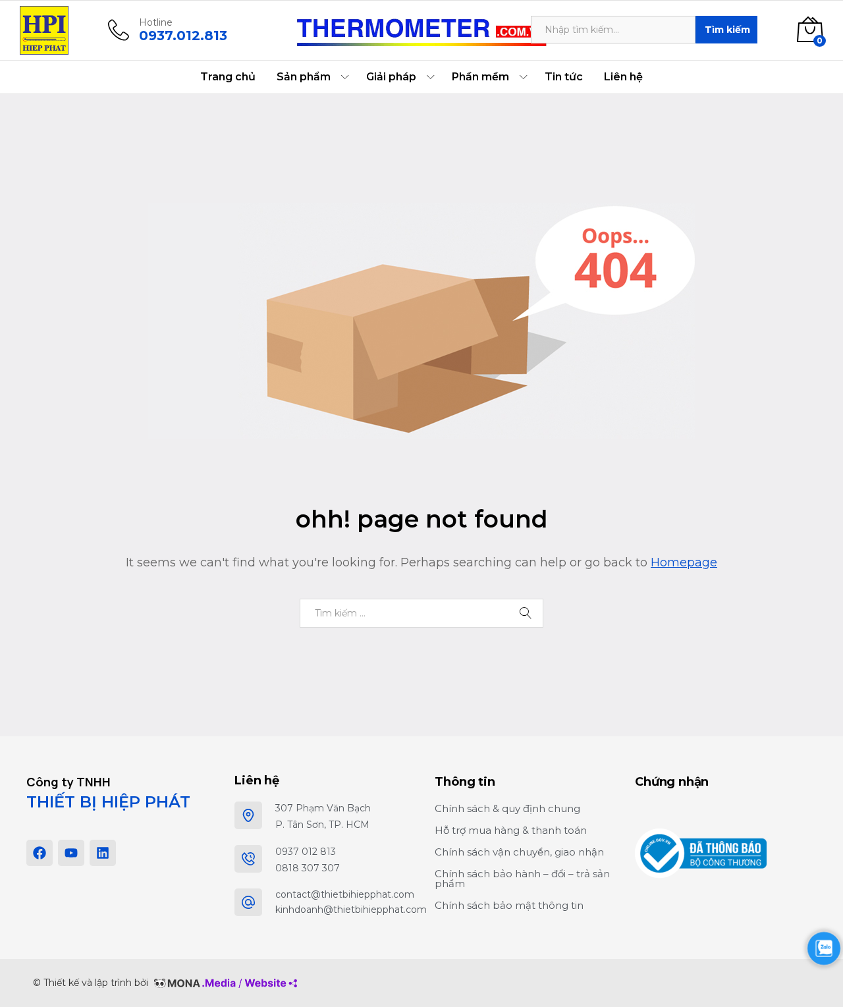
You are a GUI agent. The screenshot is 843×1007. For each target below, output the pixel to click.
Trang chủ (228, 77)
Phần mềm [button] (480, 77)
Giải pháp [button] (391, 77)
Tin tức (564, 77)
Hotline (156, 22)
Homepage (684, 562)
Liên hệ (623, 77)
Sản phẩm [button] (304, 77)
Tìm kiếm (727, 30)
